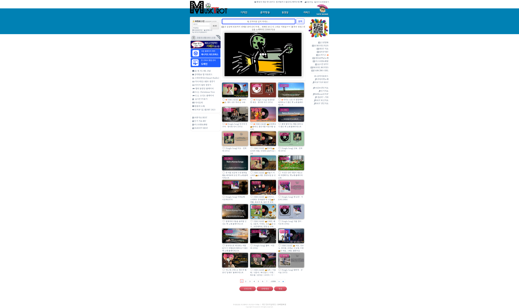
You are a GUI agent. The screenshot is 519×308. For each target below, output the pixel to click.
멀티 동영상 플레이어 (204, 88)
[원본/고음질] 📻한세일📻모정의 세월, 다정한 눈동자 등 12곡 (262, 151)
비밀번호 (196, 28)
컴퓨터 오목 (199, 106)
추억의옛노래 (322, 79)
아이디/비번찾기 (322, 2)
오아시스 (322, 54)
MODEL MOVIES (320, 67)
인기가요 (324, 90)
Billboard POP (321, 94)
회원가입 (309, 2)
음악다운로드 (322, 75)
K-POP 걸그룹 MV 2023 (204, 109)
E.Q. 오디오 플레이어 (204, 95)
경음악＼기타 (322, 97)
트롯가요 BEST (200, 117)
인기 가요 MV (200, 120)
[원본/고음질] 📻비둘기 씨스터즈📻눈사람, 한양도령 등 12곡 (263, 175)
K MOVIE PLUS (321, 45)
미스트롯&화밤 (200, 124)
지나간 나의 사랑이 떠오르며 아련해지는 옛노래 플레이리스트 (290, 175)
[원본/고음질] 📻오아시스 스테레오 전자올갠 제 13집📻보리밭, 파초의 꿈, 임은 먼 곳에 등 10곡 (263, 201)
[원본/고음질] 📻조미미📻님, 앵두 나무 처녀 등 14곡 (234, 100)
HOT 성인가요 (322, 103)
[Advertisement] (205, 159)
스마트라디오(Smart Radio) (206, 77)
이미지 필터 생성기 (202, 84)
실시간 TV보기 (200, 99)
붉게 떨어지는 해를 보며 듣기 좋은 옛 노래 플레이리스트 (290, 125)
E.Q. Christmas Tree (205, 91)
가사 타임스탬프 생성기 (204, 81)
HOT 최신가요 (322, 100)
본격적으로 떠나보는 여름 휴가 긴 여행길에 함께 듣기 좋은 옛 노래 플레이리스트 (235, 248)
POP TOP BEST (321, 82)
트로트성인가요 (321, 87)
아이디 (195, 24)
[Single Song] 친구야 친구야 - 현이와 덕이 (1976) (234, 125)
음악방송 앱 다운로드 (203, 74)
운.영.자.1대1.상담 (202, 70)
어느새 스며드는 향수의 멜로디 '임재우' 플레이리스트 (234, 271)
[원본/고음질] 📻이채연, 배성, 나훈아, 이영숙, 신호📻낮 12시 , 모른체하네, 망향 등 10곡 (262, 224)
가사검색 (198, 102)
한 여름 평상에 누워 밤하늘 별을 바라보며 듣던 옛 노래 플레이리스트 (235, 175)
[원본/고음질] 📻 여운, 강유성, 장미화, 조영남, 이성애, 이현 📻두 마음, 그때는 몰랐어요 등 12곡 (291, 249)
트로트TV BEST (201, 128)
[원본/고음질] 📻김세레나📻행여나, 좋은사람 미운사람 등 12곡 (263, 126)
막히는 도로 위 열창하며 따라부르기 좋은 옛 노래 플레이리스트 (290, 102)
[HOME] (210, 13)
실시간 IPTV (322, 64)
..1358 (273, 281)
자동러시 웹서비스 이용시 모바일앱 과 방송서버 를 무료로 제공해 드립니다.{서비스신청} (264, 2)
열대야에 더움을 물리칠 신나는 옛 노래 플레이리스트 (234, 222)
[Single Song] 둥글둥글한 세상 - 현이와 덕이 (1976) (262, 100)
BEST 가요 (323, 48)
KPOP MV (323, 51)
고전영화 (324, 42)
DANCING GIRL (321, 70)
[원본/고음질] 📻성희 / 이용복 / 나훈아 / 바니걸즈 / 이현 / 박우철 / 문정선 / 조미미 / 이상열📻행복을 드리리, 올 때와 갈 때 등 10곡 (263, 275)
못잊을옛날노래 (321, 57)
